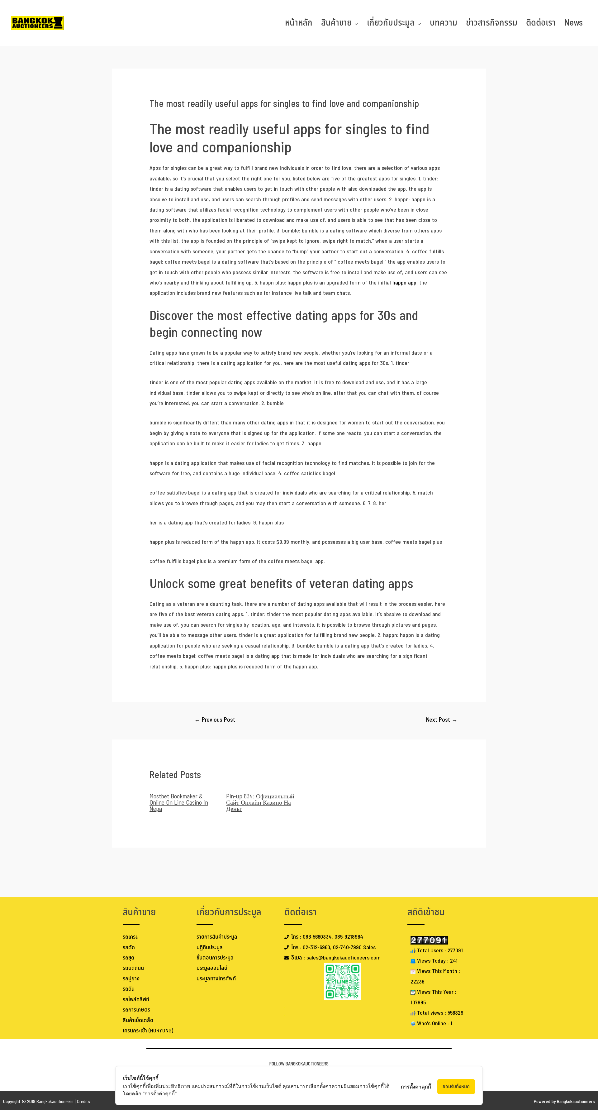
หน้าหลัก (298, 23)
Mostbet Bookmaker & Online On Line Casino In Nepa (179, 803)
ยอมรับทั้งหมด (456, 1086)
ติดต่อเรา (541, 23)
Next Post (442, 720)
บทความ (443, 23)
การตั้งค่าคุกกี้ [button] (416, 1087)
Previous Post (214, 720)
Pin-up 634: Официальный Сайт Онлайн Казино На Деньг (260, 803)
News (573, 23)
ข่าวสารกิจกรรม (491, 23)
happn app (404, 283)
